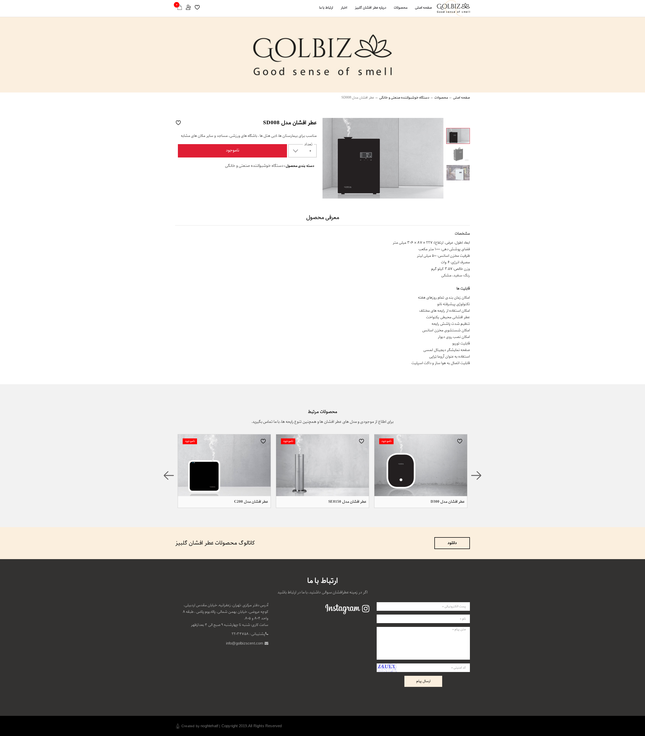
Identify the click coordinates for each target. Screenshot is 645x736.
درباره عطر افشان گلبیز (370, 7)
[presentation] (169, 475)
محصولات (400, 7)
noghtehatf (209, 726)
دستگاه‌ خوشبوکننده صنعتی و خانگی (404, 97)
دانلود (452, 543)
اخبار (344, 7)
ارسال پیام (423, 681)
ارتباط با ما (326, 7)
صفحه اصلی (423, 7)
